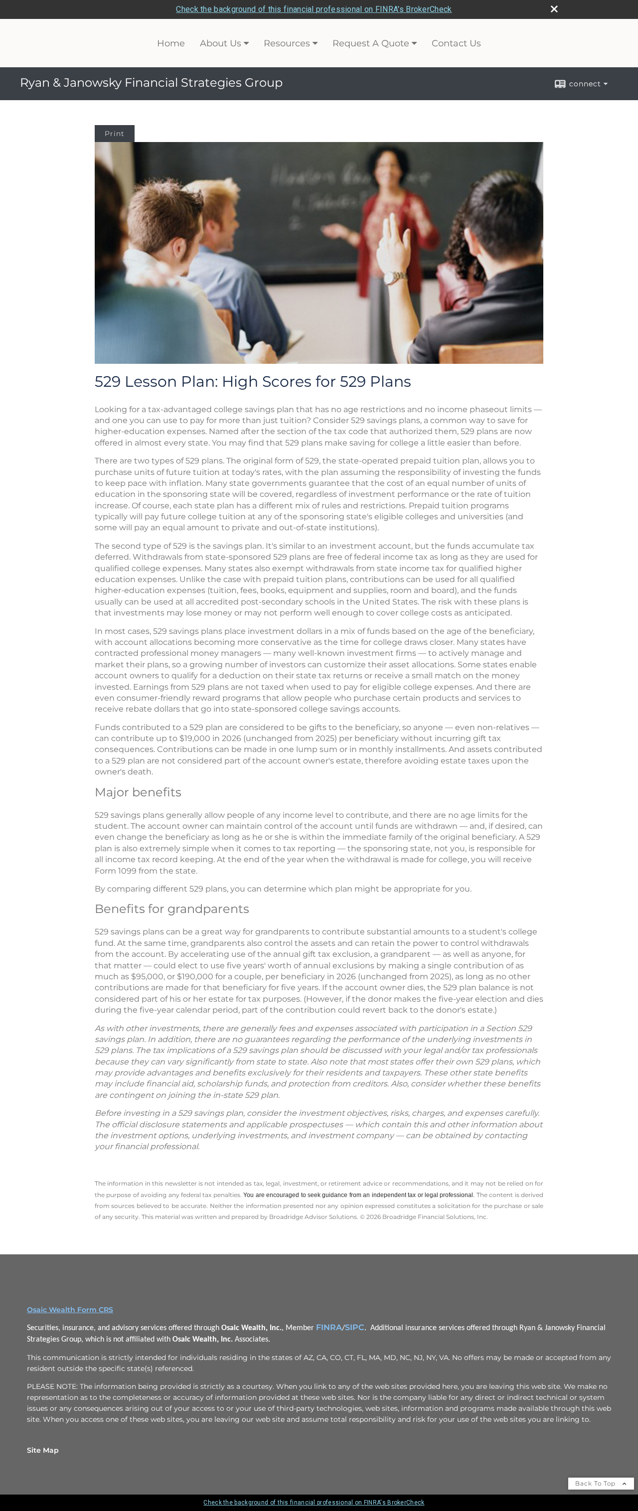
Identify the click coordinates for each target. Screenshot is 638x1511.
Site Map (43, 1450)
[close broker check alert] (554, 9)
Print (115, 133)
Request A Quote (370, 43)
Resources (287, 43)
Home (171, 43)
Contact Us (456, 43)
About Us (220, 43)
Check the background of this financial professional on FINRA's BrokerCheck (314, 9)
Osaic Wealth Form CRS (70, 1309)
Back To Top (596, 1483)
